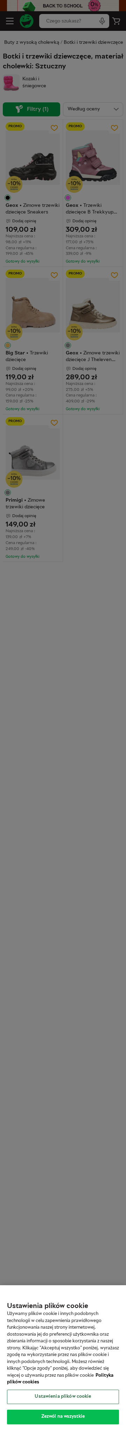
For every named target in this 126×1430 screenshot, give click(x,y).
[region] (63, 1357)
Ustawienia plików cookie (63, 1397)
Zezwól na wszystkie (63, 1417)
